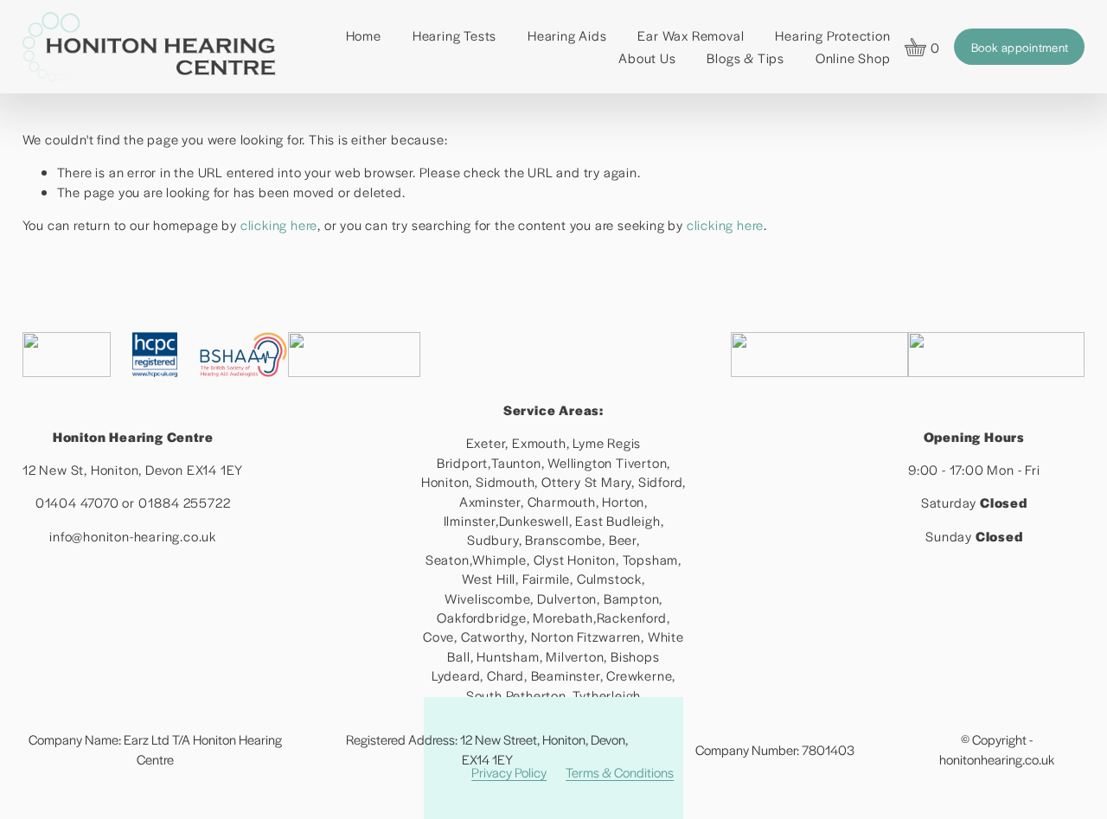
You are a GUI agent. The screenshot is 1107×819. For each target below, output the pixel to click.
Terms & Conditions (620, 772)
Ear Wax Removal (690, 35)
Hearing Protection (832, 35)
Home (363, 35)
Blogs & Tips (745, 57)
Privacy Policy (509, 772)
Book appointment (1020, 47)
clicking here (278, 224)
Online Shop (853, 57)
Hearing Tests (454, 35)
